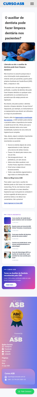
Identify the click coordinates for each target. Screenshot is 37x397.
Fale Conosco (26, 391)
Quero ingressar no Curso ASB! (13, 203)
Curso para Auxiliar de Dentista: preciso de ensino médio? (21, 235)
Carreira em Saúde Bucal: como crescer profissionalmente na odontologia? (21, 244)
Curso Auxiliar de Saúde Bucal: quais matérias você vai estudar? (22, 219)
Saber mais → (10, 285)
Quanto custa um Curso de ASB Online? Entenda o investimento (21, 227)
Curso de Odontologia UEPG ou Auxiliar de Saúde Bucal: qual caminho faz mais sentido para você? (21, 254)
